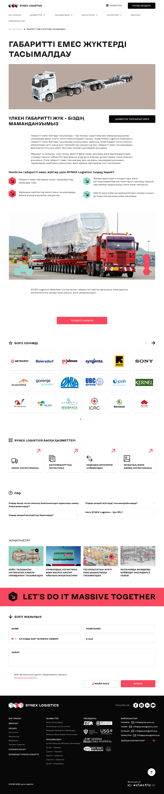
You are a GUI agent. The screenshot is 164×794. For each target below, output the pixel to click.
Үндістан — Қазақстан (55, 759)
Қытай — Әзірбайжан (55, 764)
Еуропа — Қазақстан (54, 755)
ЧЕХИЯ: (124, 727)
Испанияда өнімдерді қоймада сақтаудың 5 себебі (135, 572)
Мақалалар (13, 740)
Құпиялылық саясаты (25, 677)
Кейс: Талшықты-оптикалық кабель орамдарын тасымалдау (26, 572)
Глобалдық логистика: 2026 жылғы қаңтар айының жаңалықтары (62, 572)
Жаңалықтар (14, 736)
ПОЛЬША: (125, 731)
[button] (147, 343)
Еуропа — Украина (54, 751)
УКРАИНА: (125, 722)
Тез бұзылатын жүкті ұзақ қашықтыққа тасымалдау (97, 572)
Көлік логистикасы (25, 468)
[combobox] (13, 639)
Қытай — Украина (53, 747)
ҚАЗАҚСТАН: (126, 735)
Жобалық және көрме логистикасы (62, 734)
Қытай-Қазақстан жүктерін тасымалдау (63, 743)
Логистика (13, 732)
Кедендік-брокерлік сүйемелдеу (60, 730)
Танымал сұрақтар (17, 744)
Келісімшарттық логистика (58, 726)
